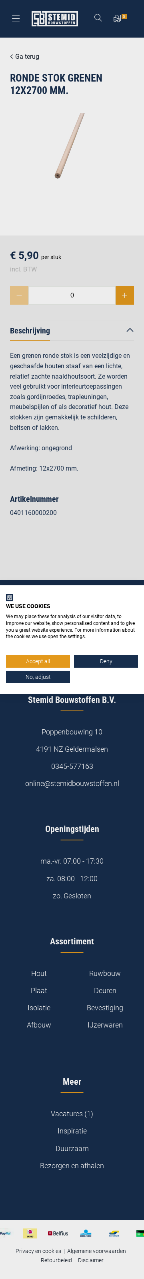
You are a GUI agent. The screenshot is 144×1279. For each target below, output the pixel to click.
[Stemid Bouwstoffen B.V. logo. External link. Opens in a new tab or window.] (9, 597)
